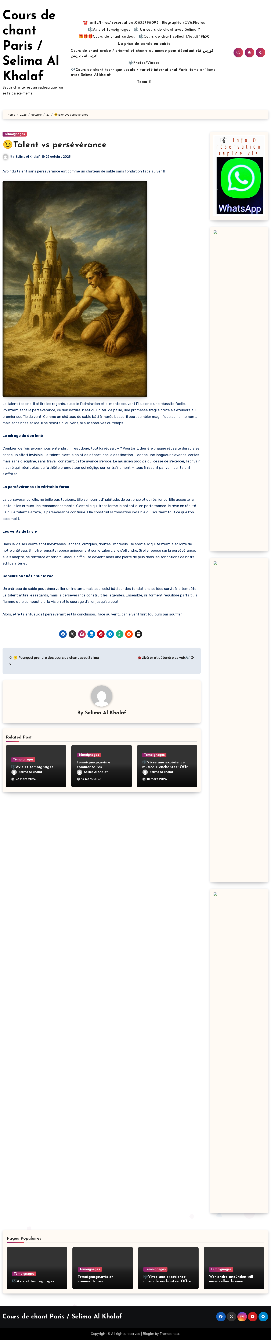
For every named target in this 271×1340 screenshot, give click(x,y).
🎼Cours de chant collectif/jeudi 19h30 (174, 37)
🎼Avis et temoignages (109, 30)
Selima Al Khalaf (28, 157)
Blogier (148, 1334)
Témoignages (14, 134)
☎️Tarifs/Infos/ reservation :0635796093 (120, 23)
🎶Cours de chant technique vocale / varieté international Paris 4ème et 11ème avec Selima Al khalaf (143, 72)
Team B (144, 82)
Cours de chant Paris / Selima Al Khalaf (31, 46)
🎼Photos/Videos (144, 63)
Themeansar (169, 1334)
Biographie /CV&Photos (183, 23)
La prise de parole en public (144, 44)
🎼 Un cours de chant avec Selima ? (167, 30)
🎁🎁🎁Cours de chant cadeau (107, 37)
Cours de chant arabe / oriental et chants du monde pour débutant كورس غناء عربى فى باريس (142, 53)
